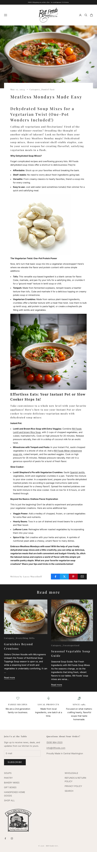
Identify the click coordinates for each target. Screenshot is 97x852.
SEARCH (69, 791)
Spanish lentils (77, 472)
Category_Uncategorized (65, 645)
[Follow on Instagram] (12, 838)
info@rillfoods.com (55, 748)
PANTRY (8, 778)
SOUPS (7, 773)
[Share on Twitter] (64, 576)
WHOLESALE (71, 773)
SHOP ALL (9, 800)
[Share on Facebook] (55, 576)
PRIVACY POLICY (73, 786)
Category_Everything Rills (19, 638)
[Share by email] (82, 576)
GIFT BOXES (10, 787)
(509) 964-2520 (54, 742)
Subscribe (15, 762)
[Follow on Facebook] (5, 838)
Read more (9, 677)
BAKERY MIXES (11, 782)
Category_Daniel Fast (42, 89)
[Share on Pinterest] (73, 576)
